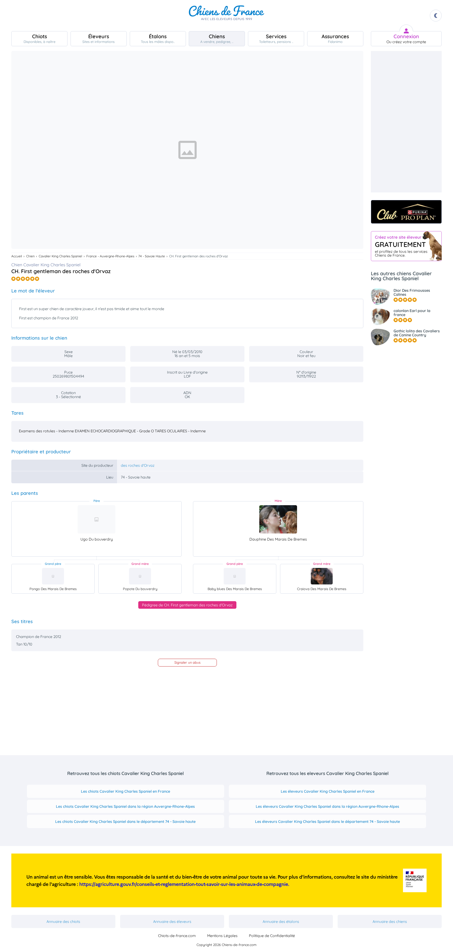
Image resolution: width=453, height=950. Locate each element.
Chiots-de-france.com (177, 935)
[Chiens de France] (226, 15)
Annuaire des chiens (390, 921)
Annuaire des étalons (281, 921)
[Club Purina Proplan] (406, 212)
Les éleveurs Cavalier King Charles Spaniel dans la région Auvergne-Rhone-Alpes (327, 806)
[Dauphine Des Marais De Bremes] (278, 519)
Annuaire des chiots (63, 921)
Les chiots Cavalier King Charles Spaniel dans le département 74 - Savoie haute (125, 821)
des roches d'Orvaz (138, 465)
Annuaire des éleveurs (172, 921)
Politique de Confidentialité (272, 935)
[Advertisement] (406, 121)
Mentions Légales (222, 935)
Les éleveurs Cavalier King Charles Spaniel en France (327, 791)
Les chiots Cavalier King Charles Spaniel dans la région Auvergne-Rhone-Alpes (125, 806)
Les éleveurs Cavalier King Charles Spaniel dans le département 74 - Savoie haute (327, 821)
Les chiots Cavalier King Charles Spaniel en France (125, 791)
